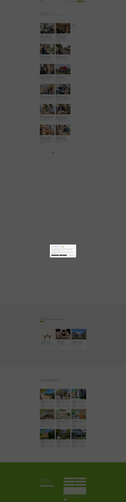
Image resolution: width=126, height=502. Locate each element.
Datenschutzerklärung (54, 252)
